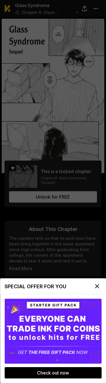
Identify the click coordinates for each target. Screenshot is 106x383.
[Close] (96, 286)
